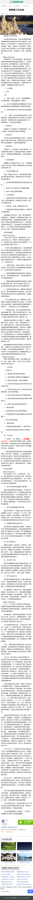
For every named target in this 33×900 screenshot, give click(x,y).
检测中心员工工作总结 (23, 876)
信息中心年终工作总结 (23, 874)
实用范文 (17, 6)
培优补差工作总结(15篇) (24, 884)
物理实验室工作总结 (23, 871)
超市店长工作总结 (22, 879)
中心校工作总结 (6, 874)
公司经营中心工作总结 (8, 879)
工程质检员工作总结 (10, 887)
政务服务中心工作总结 (8, 876)
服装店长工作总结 (7, 881)
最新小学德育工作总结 (8, 871)
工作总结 (26, 6)
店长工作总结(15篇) (22, 881)
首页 (10, 6)
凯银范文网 (13, 897)
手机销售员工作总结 (7, 884)
